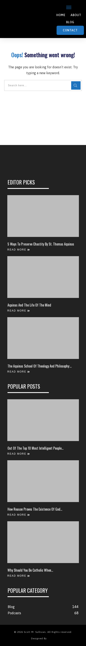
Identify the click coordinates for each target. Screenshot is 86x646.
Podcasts (14, 613)
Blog (11, 607)
